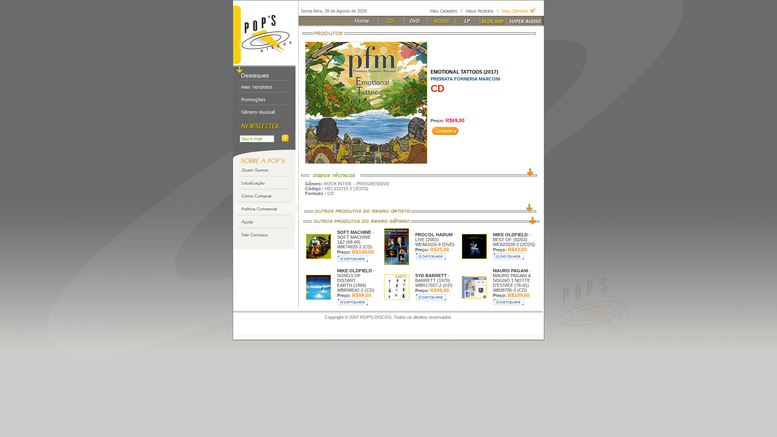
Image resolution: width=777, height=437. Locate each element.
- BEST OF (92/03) (512, 237)
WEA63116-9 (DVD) (434, 244)
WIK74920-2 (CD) (354, 246)
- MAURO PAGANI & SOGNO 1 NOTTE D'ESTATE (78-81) (512, 278)
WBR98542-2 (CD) (355, 290)
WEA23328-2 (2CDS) (514, 244)
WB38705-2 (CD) (510, 290)
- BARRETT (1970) (432, 278)
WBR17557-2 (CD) (433, 285)
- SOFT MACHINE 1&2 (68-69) (355, 237)
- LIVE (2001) (435, 237)
